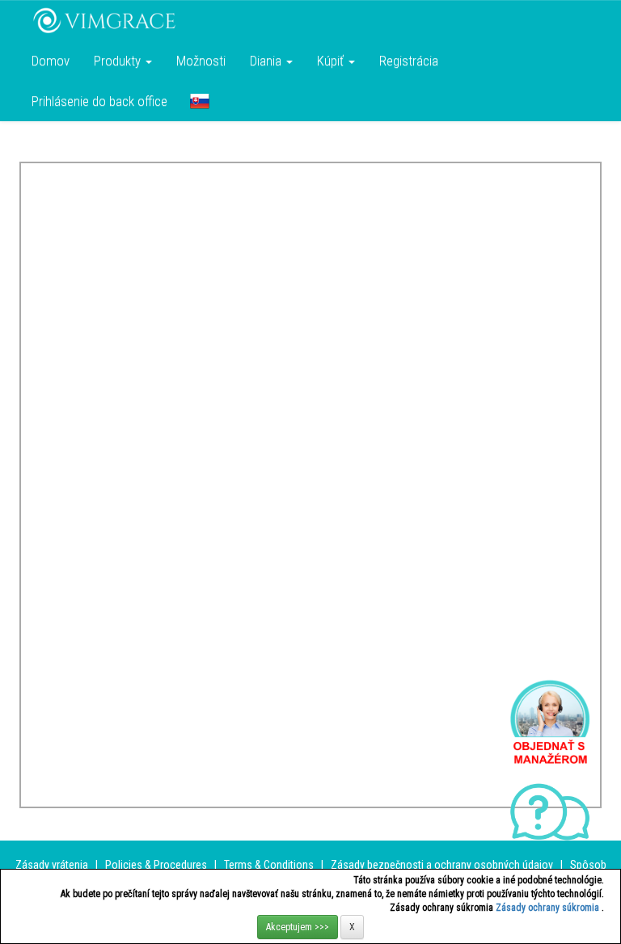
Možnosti (201, 61)
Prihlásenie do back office (99, 101)
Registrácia (408, 61)
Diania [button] (267, 61)
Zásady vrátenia (51, 864)
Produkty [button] (119, 61)
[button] (200, 101)
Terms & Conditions (269, 864)
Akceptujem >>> (297, 927)
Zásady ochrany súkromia (549, 907)
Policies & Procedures (156, 864)
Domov (51, 61)
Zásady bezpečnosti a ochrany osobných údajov (442, 864)
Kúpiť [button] (332, 61)
